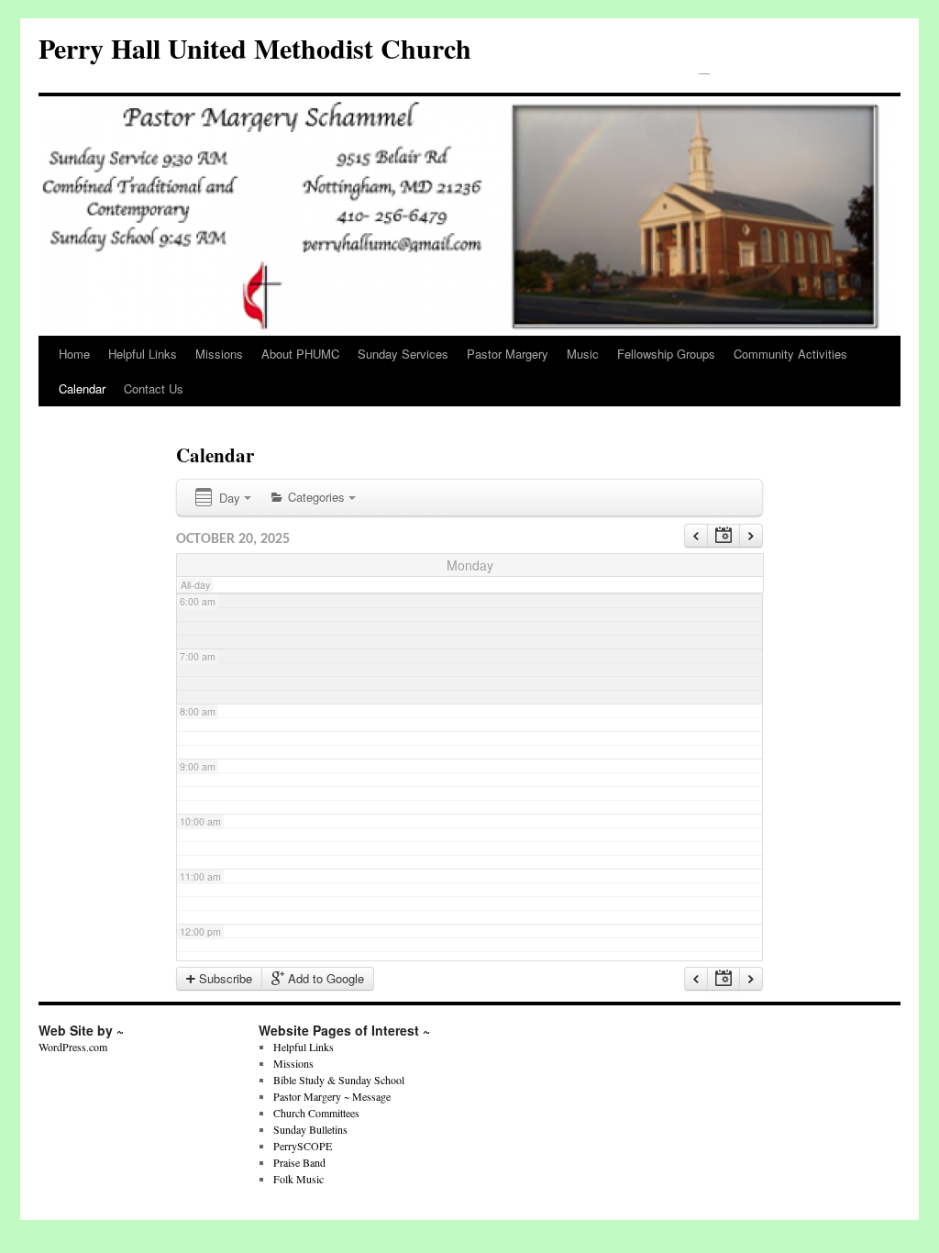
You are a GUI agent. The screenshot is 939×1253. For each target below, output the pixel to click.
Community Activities (790, 353)
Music (583, 353)
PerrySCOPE (302, 1145)
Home (74, 353)
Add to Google (324, 978)
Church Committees (316, 1112)
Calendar (82, 388)
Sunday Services (403, 353)
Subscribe (223, 978)
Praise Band (299, 1162)
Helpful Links (142, 353)
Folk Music (298, 1178)
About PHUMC (300, 353)
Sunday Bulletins (310, 1129)
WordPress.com (73, 1046)
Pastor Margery (507, 353)
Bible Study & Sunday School (338, 1079)
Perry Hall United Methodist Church (255, 48)
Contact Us (153, 388)
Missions (219, 353)
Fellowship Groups (666, 353)
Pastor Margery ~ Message (332, 1096)
